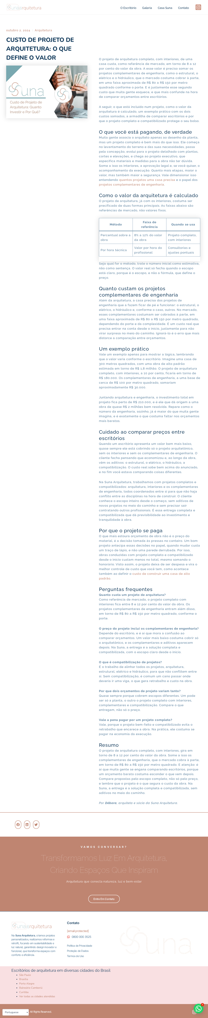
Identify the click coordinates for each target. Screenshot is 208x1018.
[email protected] (78, 931)
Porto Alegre (26, 983)
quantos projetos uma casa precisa (147, 180)
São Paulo (25, 975)
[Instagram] (198, 7)
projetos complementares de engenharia (131, 184)
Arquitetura (43, 30)
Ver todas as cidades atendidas (37, 996)
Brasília (23, 979)
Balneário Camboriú (30, 988)
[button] (18, 824)
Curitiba (23, 992)
